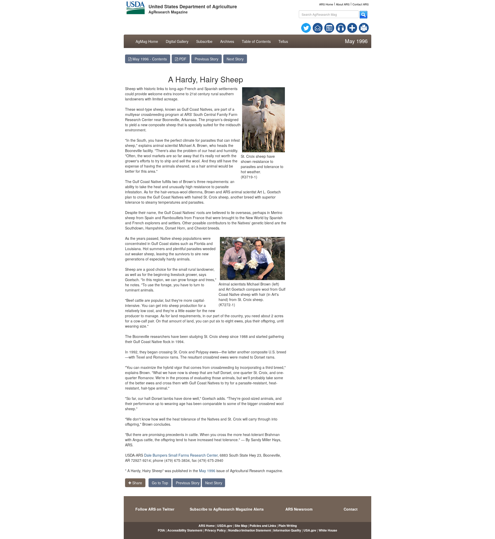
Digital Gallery (177, 41)
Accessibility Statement (184, 530)
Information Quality (287, 530)
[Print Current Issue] (361, 27)
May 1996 (207, 470)
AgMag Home (147, 41)
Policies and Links (263, 525)
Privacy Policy (215, 530)
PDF (182, 58)
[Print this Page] (363, 27)
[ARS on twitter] (306, 27)
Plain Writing (287, 525)
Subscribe (204, 41)
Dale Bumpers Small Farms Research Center (181, 455)
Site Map (241, 525)
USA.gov (309, 530)
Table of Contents (256, 41)
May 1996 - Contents (149, 58)
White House (328, 530)
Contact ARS (360, 4)
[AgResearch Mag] (329, 27)
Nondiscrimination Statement (249, 530)
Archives (227, 41)
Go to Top (160, 482)
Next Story (235, 58)
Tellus (283, 41)
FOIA (161, 530)
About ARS (343, 4)
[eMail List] (317, 27)
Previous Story (206, 58)
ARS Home (326, 4)
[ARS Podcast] (340, 27)
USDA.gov (224, 525)
